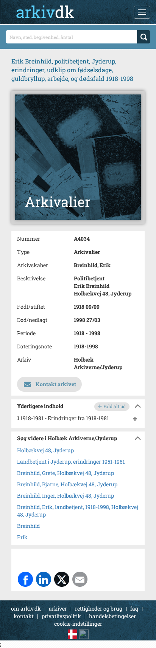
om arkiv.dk (26, 608)
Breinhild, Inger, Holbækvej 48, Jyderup (65, 495)
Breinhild (28, 525)
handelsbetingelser (112, 616)
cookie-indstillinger (78, 623)
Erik (22, 537)
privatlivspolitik (61, 616)
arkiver (58, 608)
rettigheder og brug (98, 608)
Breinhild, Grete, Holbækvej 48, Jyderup (65, 472)
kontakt (24, 616)
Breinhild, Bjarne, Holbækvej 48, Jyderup (67, 484)
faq (134, 608)
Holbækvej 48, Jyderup (45, 450)
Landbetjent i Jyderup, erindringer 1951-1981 (71, 461)
